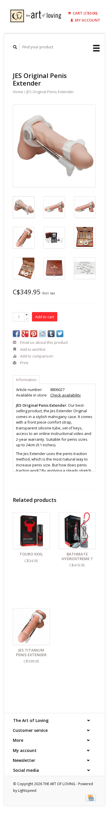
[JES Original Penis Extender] (54, 146)
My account (87, 20)
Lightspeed (27, 790)
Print (23, 362)
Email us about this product (43, 342)
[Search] (15, 47)
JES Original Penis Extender (50, 91)
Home (18, 91)
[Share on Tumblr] (51, 333)
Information (26, 379)
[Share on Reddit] (42, 333)
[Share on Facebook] (16, 333)
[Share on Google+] (25, 333)
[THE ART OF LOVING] (37, 17)
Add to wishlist (32, 349)
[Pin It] (33, 333)
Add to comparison (36, 356)
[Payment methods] (90, 797)
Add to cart (44, 316)
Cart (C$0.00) (84, 13)
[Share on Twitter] (59, 333)
